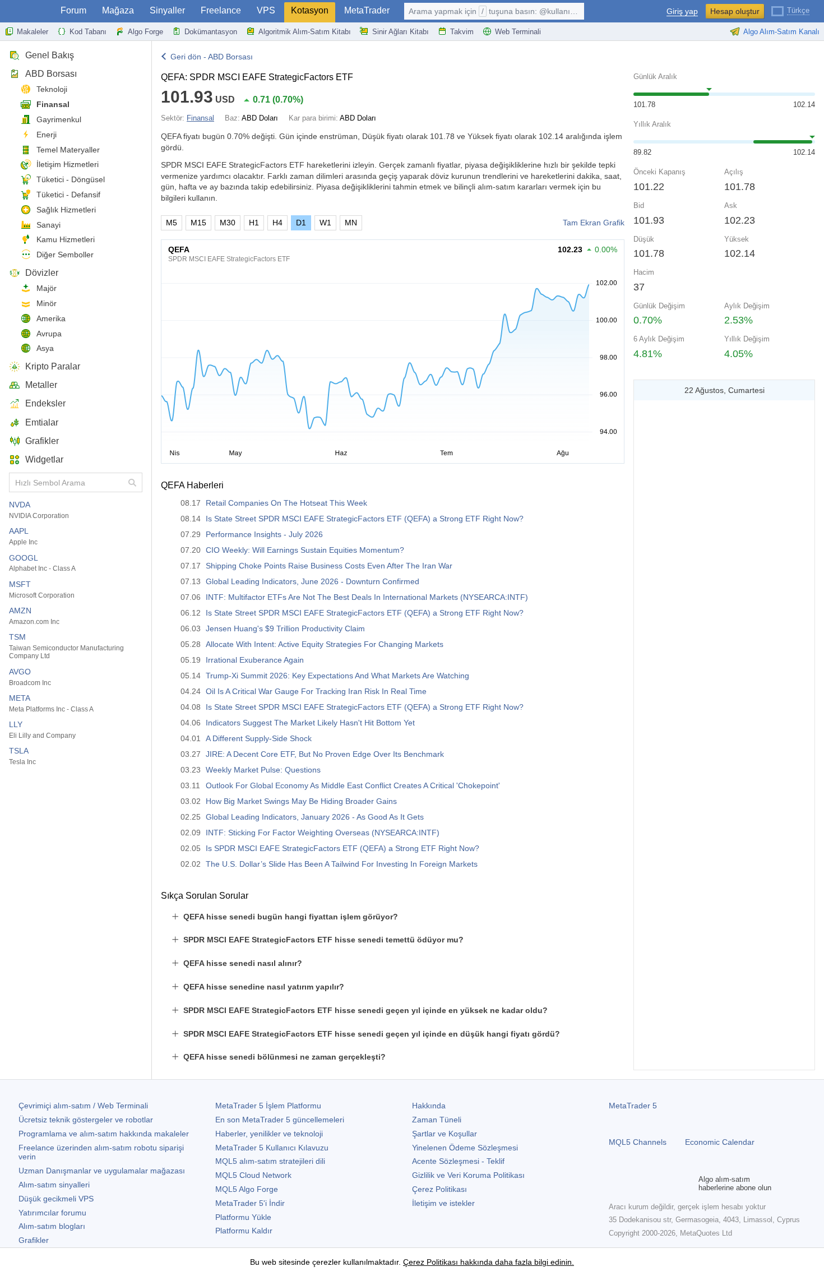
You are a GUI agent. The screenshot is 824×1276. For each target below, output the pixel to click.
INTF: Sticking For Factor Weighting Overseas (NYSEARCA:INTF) (322, 832)
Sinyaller (167, 10)
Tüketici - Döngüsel (70, 179)
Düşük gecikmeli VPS (56, 1198)
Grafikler (42, 441)
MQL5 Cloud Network (253, 1175)
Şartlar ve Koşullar (444, 1133)
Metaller (41, 385)
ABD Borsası (51, 73)
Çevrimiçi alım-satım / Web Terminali (83, 1105)
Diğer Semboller (65, 254)
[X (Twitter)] (651, 1183)
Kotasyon (309, 10)
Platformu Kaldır (243, 1230)
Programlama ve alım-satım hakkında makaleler (103, 1133)
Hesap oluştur (735, 11)
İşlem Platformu (268, 1105)
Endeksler (45, 403)
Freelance (221, 10)
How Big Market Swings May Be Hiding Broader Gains (301, 801)
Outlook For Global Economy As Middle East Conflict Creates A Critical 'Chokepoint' (353, 785)
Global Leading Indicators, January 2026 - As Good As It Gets (315, 816)
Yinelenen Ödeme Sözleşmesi (465, 1147)
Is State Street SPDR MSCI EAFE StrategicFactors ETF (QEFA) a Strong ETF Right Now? (365, 518)
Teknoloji (51, 89)
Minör (46, 303)
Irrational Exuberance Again (255, 659)
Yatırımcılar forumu (52, 1212)
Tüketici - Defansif (68, 194)
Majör (46, 288)
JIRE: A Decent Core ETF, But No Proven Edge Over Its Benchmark (325, 754)
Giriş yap (682, 11)
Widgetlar (44, 459)
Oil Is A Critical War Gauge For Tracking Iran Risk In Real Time (316, 691)
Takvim (462, 31)
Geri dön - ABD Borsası (211, 56)
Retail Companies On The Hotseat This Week (286, 502)
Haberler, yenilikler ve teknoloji (269, 1133)
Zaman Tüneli (436, 1119)
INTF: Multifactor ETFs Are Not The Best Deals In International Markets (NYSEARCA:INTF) (367, 597)
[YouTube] (669, 1183)
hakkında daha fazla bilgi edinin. (516, 1261)
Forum (73, 10)
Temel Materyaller (68, 149)
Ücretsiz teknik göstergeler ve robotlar (85, 1119)
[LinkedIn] (687, 1183)
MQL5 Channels (637, 1142)
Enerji (46, 134)
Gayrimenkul (58, 119)
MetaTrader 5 (633, 1105)
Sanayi (48, 224)
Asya (45, 348)
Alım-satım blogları (51, 1226)
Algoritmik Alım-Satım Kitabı (304, 31)
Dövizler (41, 273)
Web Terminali (518, 31)
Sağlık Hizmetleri (66, 209)
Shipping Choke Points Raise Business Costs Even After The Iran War (329, 565)
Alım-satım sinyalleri (54, 1184)
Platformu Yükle (243, 1217)
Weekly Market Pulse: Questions (263, 769)
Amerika (51, 318)
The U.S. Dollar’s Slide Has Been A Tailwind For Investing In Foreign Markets (342, 863)
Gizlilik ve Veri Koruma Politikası (468, 1175)
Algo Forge (145, 31)
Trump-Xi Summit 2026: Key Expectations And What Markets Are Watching (337, 675)
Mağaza (118, 10)
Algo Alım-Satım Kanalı (781, 31)
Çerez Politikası (439, 1189)
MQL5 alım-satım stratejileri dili (270, 1161)
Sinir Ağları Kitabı (400, 31)
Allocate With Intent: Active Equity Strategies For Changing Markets (324, 644)
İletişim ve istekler (443, 1203)
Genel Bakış (49, 55)
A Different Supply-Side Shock (259, 738)
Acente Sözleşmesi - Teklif (458, 1161)
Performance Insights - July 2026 (264, 534)
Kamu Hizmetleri (65, 239)
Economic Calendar (719, 1142)
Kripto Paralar (52, 366)
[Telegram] (633, 1183)
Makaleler (32, 31)
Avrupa (49, 333)
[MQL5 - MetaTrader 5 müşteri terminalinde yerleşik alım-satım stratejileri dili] (27, 11)
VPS (266, 10)
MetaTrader (367, 10)
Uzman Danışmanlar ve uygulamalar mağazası (101, 1170)
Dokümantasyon (210, 31)
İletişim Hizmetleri (67, 164)
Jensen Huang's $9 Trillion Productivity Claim (285, 628)
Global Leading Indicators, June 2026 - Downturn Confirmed (312, 581)
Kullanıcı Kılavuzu (271, 1147)
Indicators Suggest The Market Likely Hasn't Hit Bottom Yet (310, 722)
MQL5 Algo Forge (246, 1189)
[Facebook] (615, 1183)
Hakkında (429, 1105)
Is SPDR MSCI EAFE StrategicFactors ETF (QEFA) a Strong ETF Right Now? (342, 848)
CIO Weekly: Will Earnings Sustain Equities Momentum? (305, 549)
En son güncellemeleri (279, 1119)
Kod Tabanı (88, 31)
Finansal (53, 104)
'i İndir (250, 1203)
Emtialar (41, 422)
